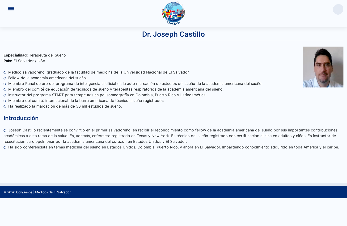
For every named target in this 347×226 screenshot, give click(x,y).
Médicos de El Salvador (53, 192)
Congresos (24, 192)
